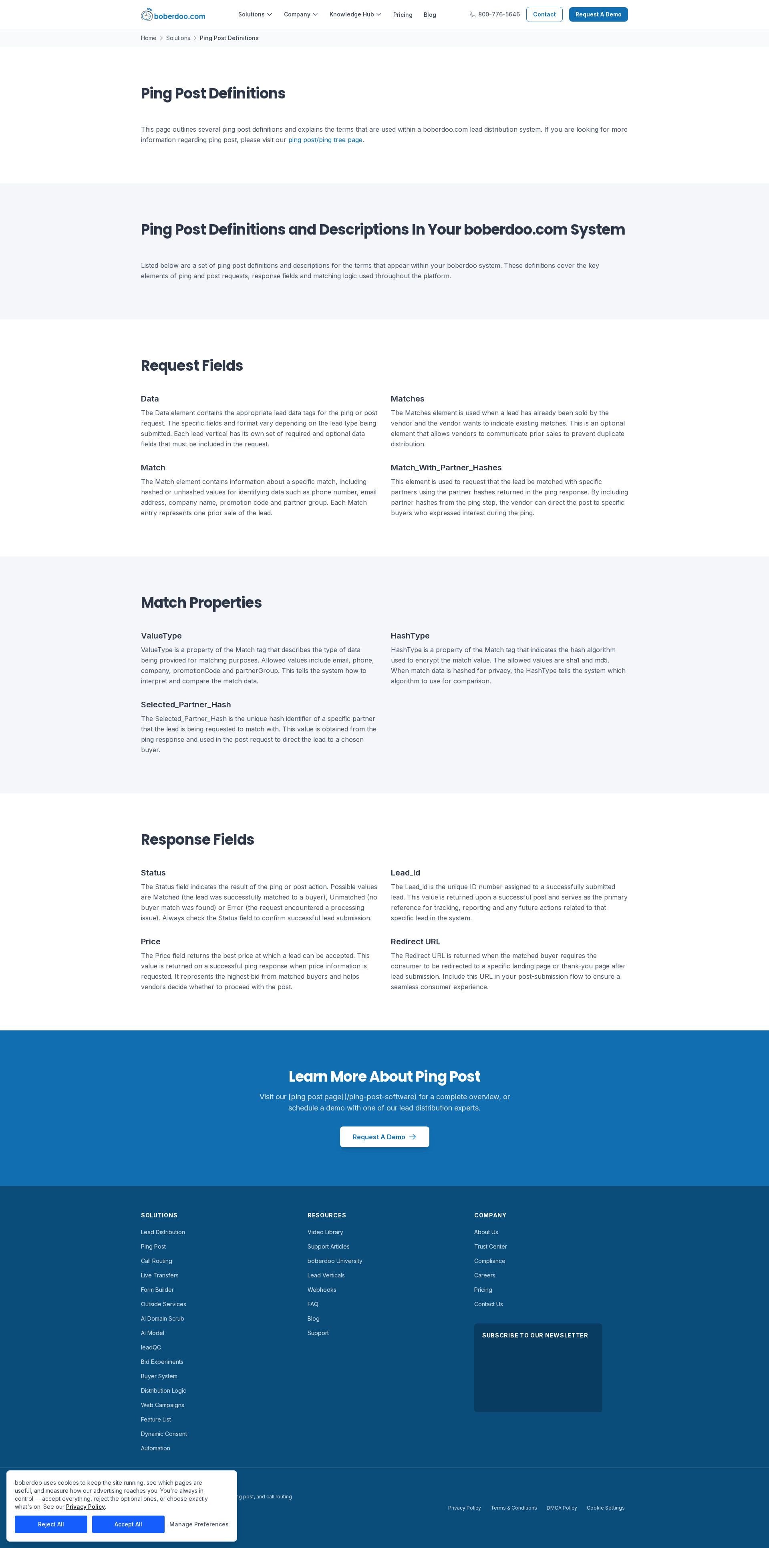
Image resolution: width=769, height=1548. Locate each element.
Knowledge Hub (352, 14)
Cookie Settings (606, 1508)
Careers (484, 1275)
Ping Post (153, 1246)
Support (318, 1332)
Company (297, 14)
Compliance (489, 1260)
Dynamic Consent (164, 1433)
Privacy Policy (464, 1508)
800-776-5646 (499, 14)
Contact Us (488, 1304)
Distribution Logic (163, 1390)
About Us (486, 1232)
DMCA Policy (562, 1508)
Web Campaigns (162, 1404)
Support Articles (329, 1246)
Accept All (128, 1524)
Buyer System (159, 1376)
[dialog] (121, 1506)
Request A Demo (599, 14)
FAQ (313, 1304)
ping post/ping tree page (325, 140)
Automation (155, 1448)
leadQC (151, 1347)
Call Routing (156, 1260)
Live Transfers (160, 1275)
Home (149, 37)
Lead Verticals (326, 1275)
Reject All (51, 1524)
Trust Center (490, 1246)
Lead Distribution (163, 1232)
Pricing (403, 14)
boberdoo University (335, 1260)
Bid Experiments (162, 1361)
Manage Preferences (199, 1524)
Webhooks (322, 1289)
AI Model (152, 1332)
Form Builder (157, 1289)
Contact (544, 14)
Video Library (325, 1232)
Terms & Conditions (514, 1508)
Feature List (156, 1419)
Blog (430, 14)
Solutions (251, 14)
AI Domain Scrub (162, 1318)
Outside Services (163, 1304)
